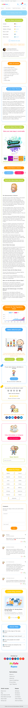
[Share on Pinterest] (15, 417)
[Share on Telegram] (21, 417)
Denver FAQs (7, 80)
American (20, 491)
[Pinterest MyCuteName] (13, 659)
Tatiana (19, 172)
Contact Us (11, 676)
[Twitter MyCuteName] (10, 659)
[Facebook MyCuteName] (7, 659)
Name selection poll (8, 75)
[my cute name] (14, 665)
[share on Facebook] (6, 417)
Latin (8, 480)
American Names (19, 700)
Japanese (14, 498)
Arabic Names (18, 698)
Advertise (11, 678)
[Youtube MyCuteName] (23, 659)
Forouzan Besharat (12, 48)
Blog (5, 78)
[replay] (25, 534)
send (14, 528)
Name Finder (4, 698)
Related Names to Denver (10, 70)
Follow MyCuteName (14, 438)
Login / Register (13, 0)
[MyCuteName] (5, 4)
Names (2, 0)
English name (21, 44)
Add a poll (9, 359)
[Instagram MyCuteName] (5, 659)
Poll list (19, 359)
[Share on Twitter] (12, 417)
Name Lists (3, 691)
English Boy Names (17, 8)
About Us (11, 674)
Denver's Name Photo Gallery (10, 69)
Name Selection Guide (6, 696)
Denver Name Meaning (9, 67)
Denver (24, 8)
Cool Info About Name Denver (10, 72)
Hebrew (20, 487)
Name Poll (7, 0)
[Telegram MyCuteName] (18, 659)
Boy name (6, 44)
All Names (17, 691)
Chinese (8, 491)
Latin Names (18, 696)
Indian (20, 480)
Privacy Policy (12, 682)
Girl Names (17, 694)
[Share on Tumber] (18, 417)
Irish (8, 487)
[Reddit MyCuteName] (20, 659)
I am (14, 378)
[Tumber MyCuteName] (15, 659)
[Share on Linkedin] (9, 417)
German (20, 476)
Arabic (8, 484)
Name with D (13, 44)
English (8, 473)
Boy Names (8, 8)
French (20, 473)
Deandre (9, 172)
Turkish (20, 494)
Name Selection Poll (5, 694)
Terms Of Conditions (14, 680)
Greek (20, 484)
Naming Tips (3, 700)
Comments (6, 77)
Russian (8, 494)
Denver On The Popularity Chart (11, 74)
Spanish (8, 476)
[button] (25, 144)
